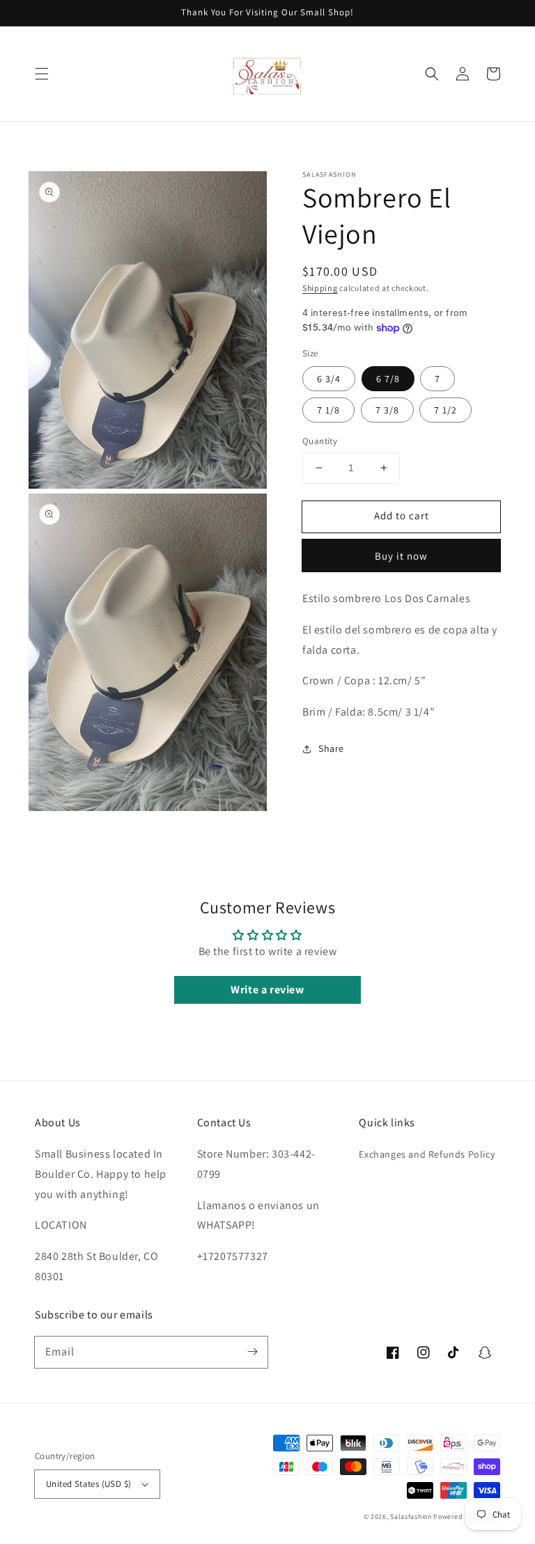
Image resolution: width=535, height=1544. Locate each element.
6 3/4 (329, 378)
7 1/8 (328, 410)
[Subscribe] (252, 1352)
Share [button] (331, 748)
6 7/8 (388, 378)
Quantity (319, 441)
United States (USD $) (88, 1484)
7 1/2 (445, 410)
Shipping (320, 288)
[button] (41, 73)
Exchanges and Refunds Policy (427, 1154)
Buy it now (401, 555)
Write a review (267, 989)
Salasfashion (410, 1516)
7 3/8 (387, 410)
